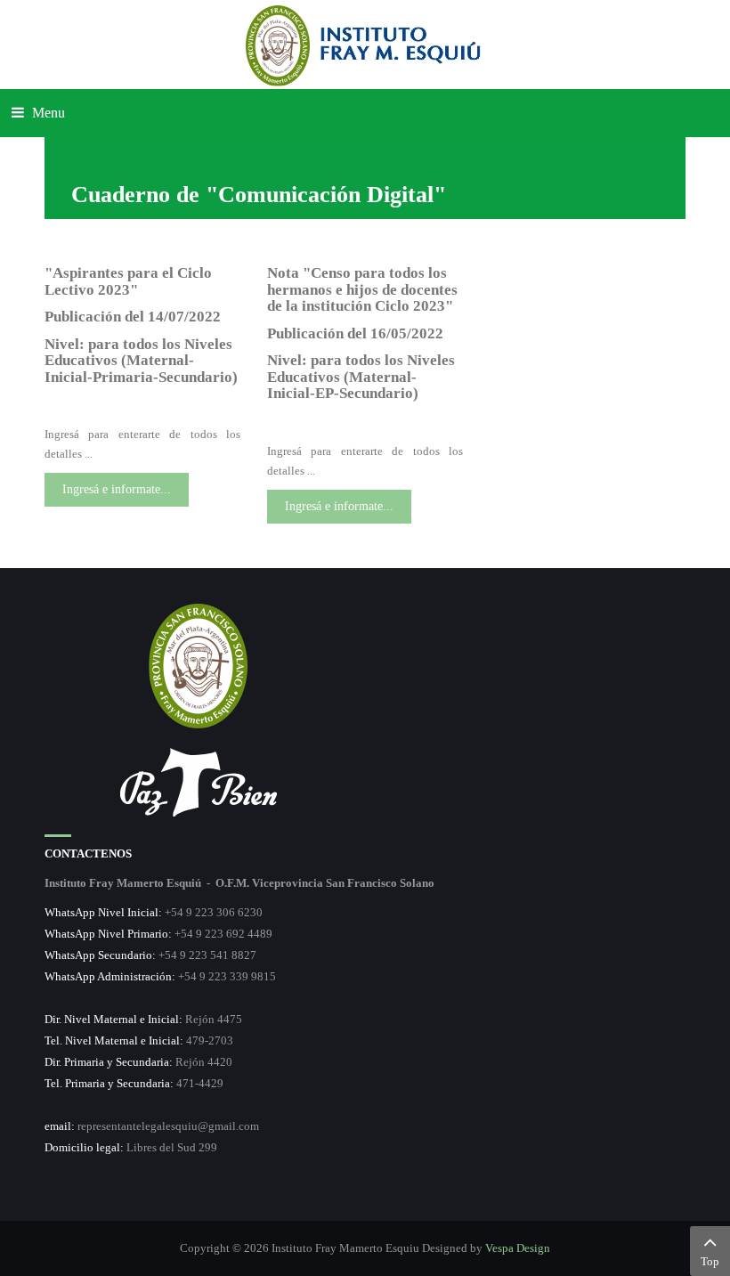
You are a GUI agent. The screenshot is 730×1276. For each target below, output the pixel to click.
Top (710, 1261)
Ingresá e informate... (116, 489)
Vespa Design (517, 1248)
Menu (46, 112)
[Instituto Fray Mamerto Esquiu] (365, 44)
